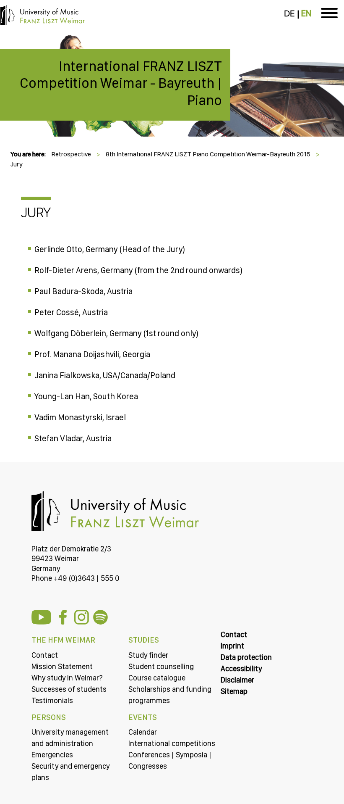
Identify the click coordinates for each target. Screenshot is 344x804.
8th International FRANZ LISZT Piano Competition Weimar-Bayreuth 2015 (208, 154)
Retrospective (71, 154)
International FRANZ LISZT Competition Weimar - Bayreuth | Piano (121, 83)
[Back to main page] (172, 40)
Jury (16, 164)
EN (306, 13)
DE (289, 13)
